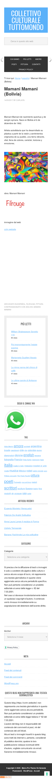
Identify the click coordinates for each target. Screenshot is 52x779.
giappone (36, 459)
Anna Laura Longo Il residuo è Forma (21, 521)
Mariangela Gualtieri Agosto (24, 357)
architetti (27, 446)
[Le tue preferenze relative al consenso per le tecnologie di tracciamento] (47, 774)
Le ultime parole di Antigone (24, 380)
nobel (29, 470)
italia (8, 465)
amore (18, 445)
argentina (36, 446)
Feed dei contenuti (12, 670)
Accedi (7, 663)
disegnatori (9, 455)
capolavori (15, 450)
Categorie (8, 550)
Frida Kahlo (27, 459)
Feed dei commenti (13, 676)
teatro (35, 488)
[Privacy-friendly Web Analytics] (6, 777)
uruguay (18, 493)
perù (45, 471)
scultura (21, 488)
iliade (42, 460)
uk (12, 493)
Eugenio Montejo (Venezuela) (18, 508)
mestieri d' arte (40, 465)
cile (25, 450)
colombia (32, 450)
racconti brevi (26, 482)
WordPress (27, 771)
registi (34, 482)
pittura (39, 304)
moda (6, 470)
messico (28, 465)
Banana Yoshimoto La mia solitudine (21, 534)
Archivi (7, 630)
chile (22, 450)
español (21, 304)
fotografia (9, 459)
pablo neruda (38, 471)
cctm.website (10, 229)
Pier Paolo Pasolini (23, 476)
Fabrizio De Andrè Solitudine (17, 514)
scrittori (10, 487)
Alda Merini (8, 446)
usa (24, 493)
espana (38, 455)
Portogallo (17, 482)
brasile (7, 450)
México (22, 470)
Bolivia (29, 307)
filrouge (30, 304)
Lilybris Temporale (12, 528)
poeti (8, 481)
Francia (18, 459)
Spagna (29, 488)
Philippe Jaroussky (10, 476)
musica (13, 470)
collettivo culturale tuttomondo (25, 20)
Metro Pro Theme (29, 768)
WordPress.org (11, 683)
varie (29, 493)
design (39, 450)
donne (19, 455)
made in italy (18, 465)
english (28, 454)
